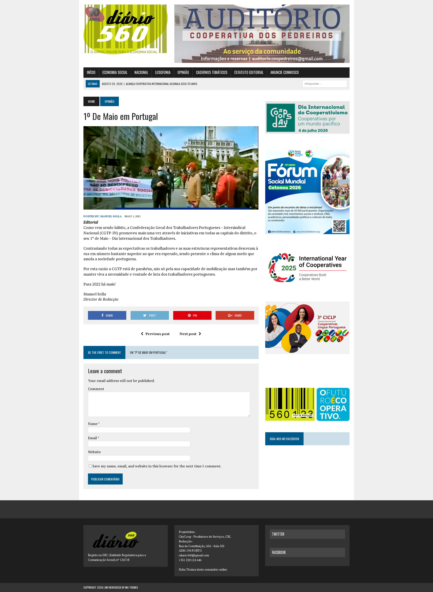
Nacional (141, 72)
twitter (278, 534)
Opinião (183, 72)
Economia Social (114, 72)
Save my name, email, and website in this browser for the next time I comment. (156, 466)
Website (94, 451)
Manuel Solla (111, 216)
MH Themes (131, 587)
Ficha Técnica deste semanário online (203, 569)
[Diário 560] (125, 29)
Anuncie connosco (284, 72)
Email (93, 437)
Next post (188, 333)
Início (91, 72)
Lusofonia (162, 72)
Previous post (157, 333)
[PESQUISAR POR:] (324, 83)
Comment (96, 388)
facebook (279, 552)
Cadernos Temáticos (211, 72)
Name (93, 423)
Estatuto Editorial (248, 72)
